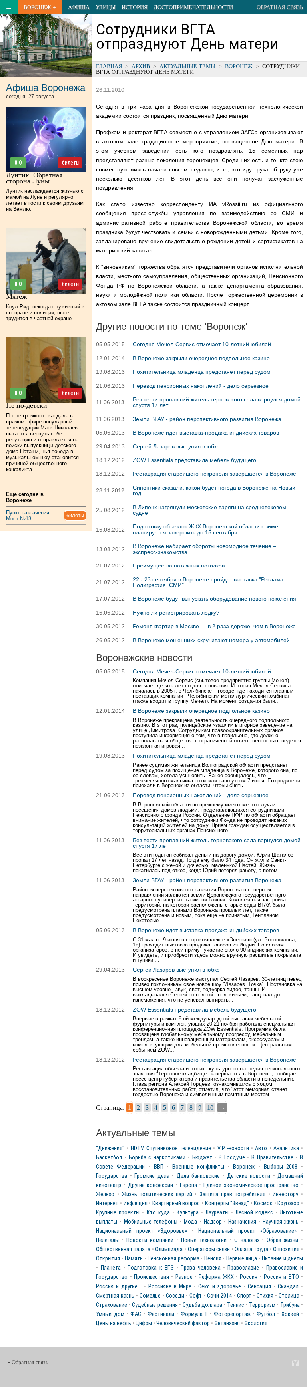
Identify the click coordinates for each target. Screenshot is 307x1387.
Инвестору (285, 1194)
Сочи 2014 (219, 1295)
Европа (188, 1185)
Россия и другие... (118, 1286)
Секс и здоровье (219, 1286)
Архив (141, 66)
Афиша (79, 7)
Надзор (213, 1221)
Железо (105, 1194)
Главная (109, 66)
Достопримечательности (193, 7)
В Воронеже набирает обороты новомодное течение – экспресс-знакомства (204, 549)
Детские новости (248, 1176)
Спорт (244, 1295)
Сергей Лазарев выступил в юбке (176, 446)
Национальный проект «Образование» (247, 1231)
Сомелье (150, 1295)
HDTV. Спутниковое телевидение (171, 1148)
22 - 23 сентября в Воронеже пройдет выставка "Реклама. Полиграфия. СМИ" (209, 582)
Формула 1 (194, 1314)
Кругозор (288, 1203)
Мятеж (16, 296)
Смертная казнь (115, 1295)
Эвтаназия (227, 1323)
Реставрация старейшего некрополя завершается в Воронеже (214, 473)
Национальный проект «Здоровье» (141, 1231)
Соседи (175, 1295)
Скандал (288, 1286)
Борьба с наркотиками (157, 1157)
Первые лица (241, 1258)
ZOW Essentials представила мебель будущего (194, 460)
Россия (248, 1277)
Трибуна (290, 1305)
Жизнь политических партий (157, 1194)
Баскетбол (109, 1157)
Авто (261, 1148)
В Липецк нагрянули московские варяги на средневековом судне (209, 510)
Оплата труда (251, 1249)
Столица (289, 1295)
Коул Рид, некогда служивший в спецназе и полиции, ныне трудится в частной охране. (45, 312)
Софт (195, 1295)
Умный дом (110, 1314)
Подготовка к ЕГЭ (151, 1267)
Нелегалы (107, 1240)
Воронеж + (40, 7)
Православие (243, 1267)
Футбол (266, 1314)
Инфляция (136, 1203)
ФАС (135, 1314)
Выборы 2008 (281, 1166)
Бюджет (202, 1157)
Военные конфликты (198, 1166)
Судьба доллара (202, 1305)
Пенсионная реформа (173, 1258)
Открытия (108, 1258)
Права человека (200, 1267)
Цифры (144, 1323)
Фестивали (161, 1314)
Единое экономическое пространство (251, 1185)
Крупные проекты (118, 1212)
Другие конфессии (150, 1185)
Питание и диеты (282, 1258)
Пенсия (212, 1258)
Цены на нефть (113, 1323)
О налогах (246, 1240)
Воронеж (239, 66)
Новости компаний (149, 1240)
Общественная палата (123, 1249)
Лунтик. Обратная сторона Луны (34, 178)
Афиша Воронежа (45, 87)
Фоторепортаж (232, 1314)
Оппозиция (286, 1249)
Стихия (265, 1295)
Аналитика (286, 1148)
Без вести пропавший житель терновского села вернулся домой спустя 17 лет (217, 402)
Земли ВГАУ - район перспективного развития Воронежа (207, 419)
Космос (263, 1203)
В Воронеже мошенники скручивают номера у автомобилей (211, 640)
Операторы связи (209, 1249)
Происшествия (151, 1277)
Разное (184, 1277)
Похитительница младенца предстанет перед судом (202, 372)
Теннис (235, 1305)
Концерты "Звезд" (227, 1203)
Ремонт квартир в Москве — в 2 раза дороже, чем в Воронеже (214, 626)
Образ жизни (282, 1240)
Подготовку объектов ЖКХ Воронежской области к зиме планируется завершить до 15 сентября (205, 529)
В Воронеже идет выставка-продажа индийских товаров (206, 432)
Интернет (107, 1203)
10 (210, 1107)
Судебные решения (154, 1305)
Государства (111, 1176)
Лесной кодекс (254, 1212)
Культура (188, 1212)
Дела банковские (198, 1176)
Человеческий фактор (183, 1323)
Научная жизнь (281, 1221)
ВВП (158, 1166)
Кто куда (158, 1212)
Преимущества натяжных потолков (179, 565)
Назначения (242, 1221)
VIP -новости (233, 1148)
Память (134, 1258)
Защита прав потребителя (232, 1194)
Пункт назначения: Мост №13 (28, 516)
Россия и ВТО (281, 1277)
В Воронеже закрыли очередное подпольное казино (201, 358)
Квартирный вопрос (176, 1203)
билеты (71, 162)
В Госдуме (232, 1157)
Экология (255, 1323)
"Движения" (110, 1148)
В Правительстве (272, 1157)
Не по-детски (26, 405)
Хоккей (290, 1314)
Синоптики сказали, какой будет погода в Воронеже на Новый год (214, 490)
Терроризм (262, 1305)
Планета (111, 1267)
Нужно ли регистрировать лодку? (176, 612)
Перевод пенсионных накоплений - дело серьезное (201, 386)
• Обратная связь (28, 1362)
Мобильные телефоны (151, 1221)
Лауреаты (217, 1212)
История (135, 7)
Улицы (106, 7)
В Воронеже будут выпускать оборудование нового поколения (214, 598)
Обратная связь (280, 7)
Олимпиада (169, 1249)
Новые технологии (204, 1240)
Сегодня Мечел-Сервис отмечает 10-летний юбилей (202, 344)
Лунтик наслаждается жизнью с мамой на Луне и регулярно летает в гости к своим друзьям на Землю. (45, 200)
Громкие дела (151, 1176)
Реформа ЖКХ (216, 1277)
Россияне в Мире (169, 1286)
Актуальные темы (187, 66)
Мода (190, 1221)
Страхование (111, 1305)
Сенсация (259, 1286)
